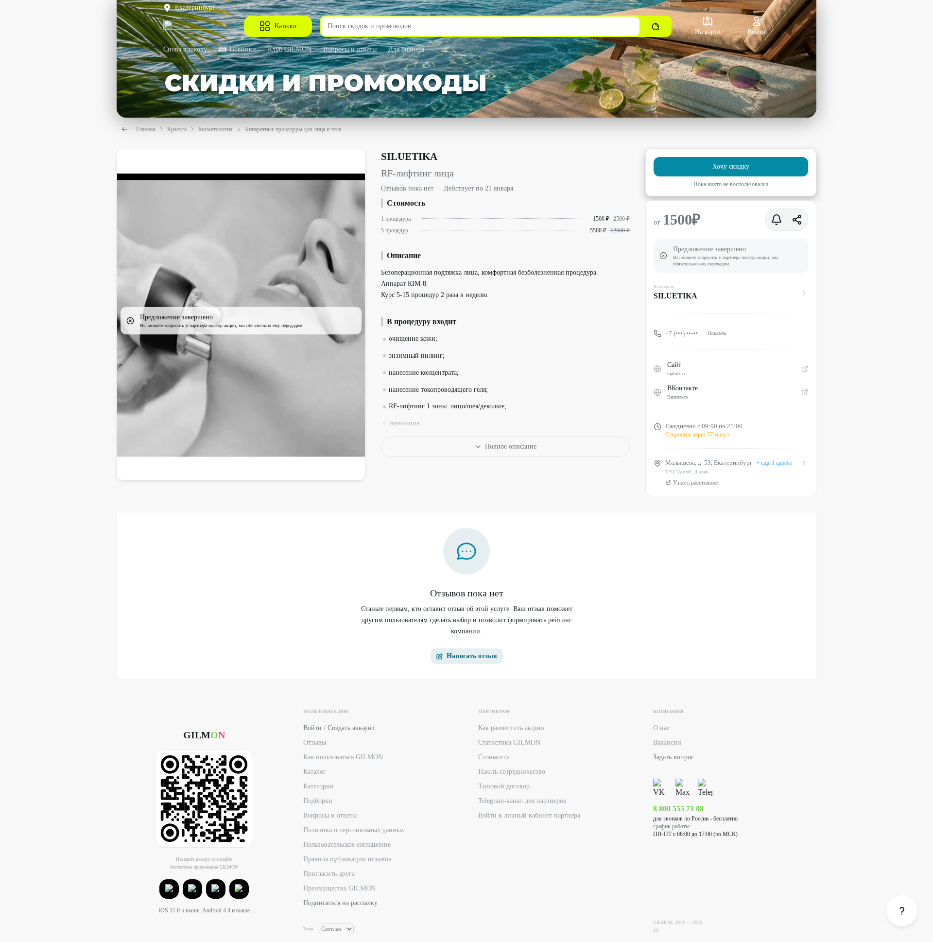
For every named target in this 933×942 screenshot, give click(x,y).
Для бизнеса (406, 49)
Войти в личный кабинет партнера (529, 815)
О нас (661, 728)
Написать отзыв (472, 656)
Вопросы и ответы (350, 49)
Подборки (317, 800)
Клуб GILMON (289, 49)
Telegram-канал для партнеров (522, 800)
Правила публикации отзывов (347, 859)
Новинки (242, 49)
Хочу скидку (730, 166)
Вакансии (667, 742)
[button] (169, 889)
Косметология (215, 129)
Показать (717, 333)
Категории (318, 786)
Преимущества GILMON (339, 888)
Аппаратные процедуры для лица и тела (292, 129)
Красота (177, 129)
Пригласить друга (329, 873)
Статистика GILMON (509, 742)
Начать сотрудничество (511, 771)
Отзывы (314, 742)
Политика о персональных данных (353, 830)
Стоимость (493, 757)
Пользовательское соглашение (347, 844)
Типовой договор (504, 786)
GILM (204, 735)
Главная (146, 129)
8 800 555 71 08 (678, 808)
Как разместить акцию (511, 728)
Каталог (286, 26)
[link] (901, 910)
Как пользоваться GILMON (343, 757)
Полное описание (510, 446)
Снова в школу (185, 49)
